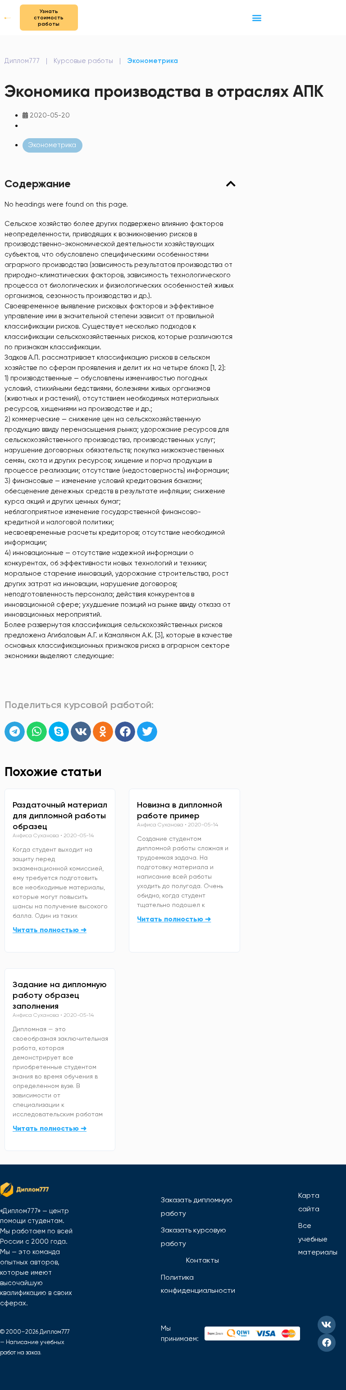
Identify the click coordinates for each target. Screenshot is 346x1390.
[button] (256, 17)
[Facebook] (327, 1343)
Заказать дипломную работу (196, 1207)
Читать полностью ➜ (49, 929)
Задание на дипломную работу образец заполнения (60, 995)
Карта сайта (308, 1202)
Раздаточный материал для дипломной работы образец (60, 815)
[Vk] (327, 1325)
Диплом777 (22, 61)
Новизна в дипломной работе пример (179, 810)
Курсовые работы (83, 61)
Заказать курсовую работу (193, 1237)
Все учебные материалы (317, 1238)
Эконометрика (152, 61)
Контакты (202, 1260)
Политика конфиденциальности (198, 1284)
